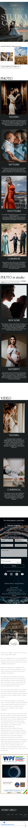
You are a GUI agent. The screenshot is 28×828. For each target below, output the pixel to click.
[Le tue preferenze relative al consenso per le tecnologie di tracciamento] (25, 825)
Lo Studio (20, 814)
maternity (14, 369)
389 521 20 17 (16, 590)
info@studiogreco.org (14, 592)
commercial (14, 490)
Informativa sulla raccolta (8, 824)
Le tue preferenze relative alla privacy (14, 822)
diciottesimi (14, 211)
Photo (12, 814)
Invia (14, 566)
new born (14, 321)
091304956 (15, 587)
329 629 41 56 (17, 589)
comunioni (14, 259)
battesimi (14, 165)
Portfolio (8, 814)
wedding (14, 117)
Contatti (25, 814)
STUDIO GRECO (8, 810)
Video (16, 814)
